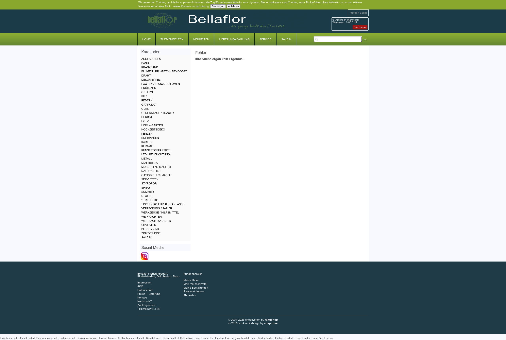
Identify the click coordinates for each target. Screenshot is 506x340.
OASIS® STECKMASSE (156, 175)
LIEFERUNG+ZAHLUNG (234, 39)
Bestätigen (218, 6)
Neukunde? (144, 301)
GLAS (145, 108)
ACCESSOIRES (151, 58)
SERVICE (265, 39)
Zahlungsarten (146, 305)
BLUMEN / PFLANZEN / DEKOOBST (164, 71)
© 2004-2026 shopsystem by (253, 319)
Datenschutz (145, 290)
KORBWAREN (150, 137)
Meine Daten (191, 280)
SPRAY (145, 187)
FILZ (144, 96)
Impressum (144, 282)
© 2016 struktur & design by (253, 323)
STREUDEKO (149, 200)
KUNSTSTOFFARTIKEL (156, 150)
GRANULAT (148, 104)
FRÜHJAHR (148, 88)
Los (364, 39)
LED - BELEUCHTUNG (155, 154)
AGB (140, 286)
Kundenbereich (192, 273)
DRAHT (146, 75)
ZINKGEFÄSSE (150, 233)
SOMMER (147, 191)
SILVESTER (148, 225)
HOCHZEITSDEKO (153, 129)
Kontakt (142, 297)
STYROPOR (149, 183)
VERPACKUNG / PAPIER (156, 208)
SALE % (286, 39)
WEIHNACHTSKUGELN (156, 220)
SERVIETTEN (150, 179)
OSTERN (147, 92)
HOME (146, 39)
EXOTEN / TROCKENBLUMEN (160, 83)
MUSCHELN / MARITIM (156, 166)
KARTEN (146, 142)
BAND (145, 63)
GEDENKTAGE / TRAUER (157, 112)
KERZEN (146, 133)
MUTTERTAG (150, 162)
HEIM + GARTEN (152, 125)
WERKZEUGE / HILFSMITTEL (160, 212)
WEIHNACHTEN (151, 216)
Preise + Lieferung (148, 293)
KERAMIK (147, 146)
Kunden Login (358, 12)
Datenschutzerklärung (195, 6)
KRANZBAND (149, 67)
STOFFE (146, 195)
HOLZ (145, 121)
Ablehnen (233, 6)
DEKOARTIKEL (150, 79)
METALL (146, 158)
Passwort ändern (194, 291)
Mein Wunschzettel (195, 283)
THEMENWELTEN (171, 39)
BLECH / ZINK (150, 229)
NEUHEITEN (201, 39)
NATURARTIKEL (151, 171)
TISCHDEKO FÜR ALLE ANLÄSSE (162, 204)
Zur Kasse (360, 27)
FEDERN (147, 100)
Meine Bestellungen (195, 287)
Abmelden (189, 295)
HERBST (146, 117)
